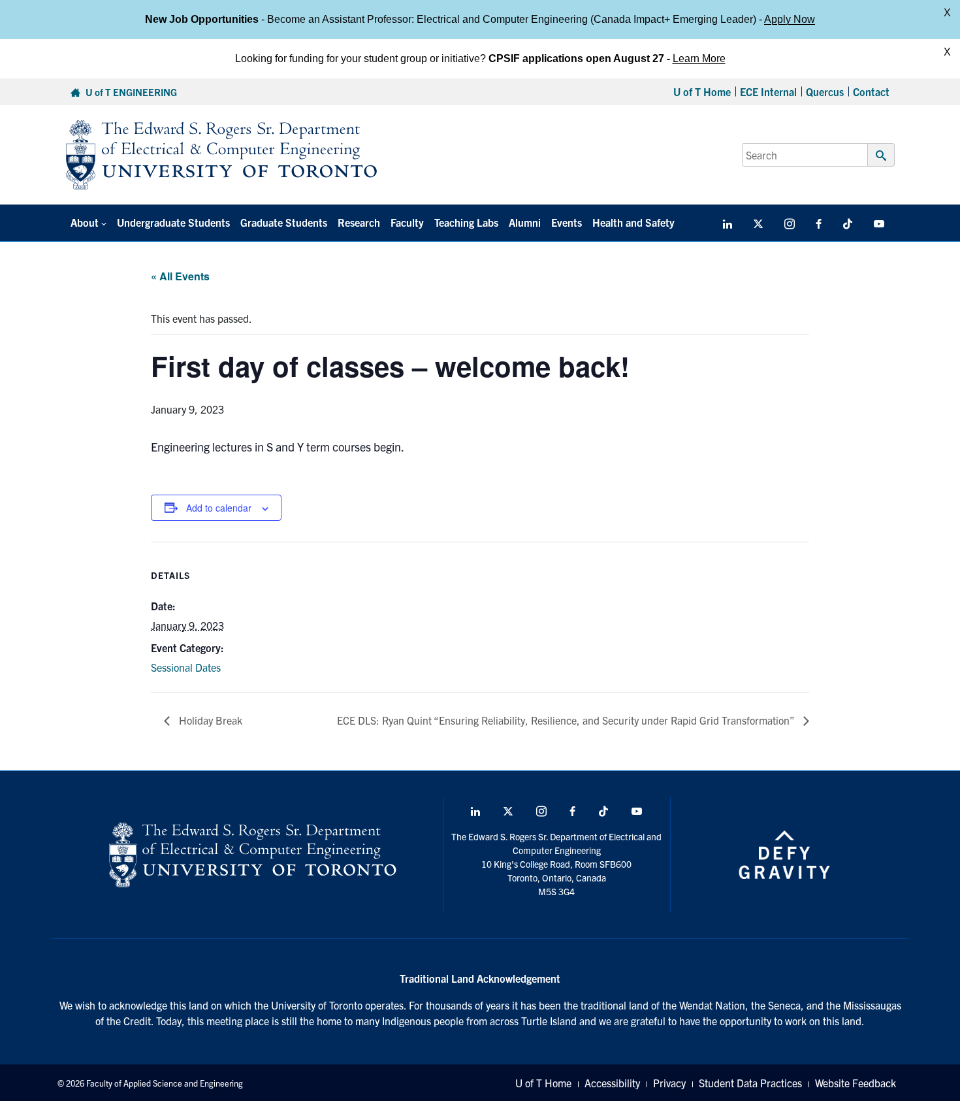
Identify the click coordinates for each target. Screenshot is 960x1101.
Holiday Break (209, 720)
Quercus (825, 91)
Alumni (525, 222)
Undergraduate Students (173, 222)
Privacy (669, 1082)
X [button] (947, 12)
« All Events (180, 276)
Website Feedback (855, 1082)
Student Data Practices (750, 1082)
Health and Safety (633, 222)
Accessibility (612, 1082)
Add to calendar (218, 508)
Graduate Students (283, 222)
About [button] (85, 222)
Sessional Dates (186, 667)
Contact (871, 91)
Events (566, 222)
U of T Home (702, 91)
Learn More (699, 58)
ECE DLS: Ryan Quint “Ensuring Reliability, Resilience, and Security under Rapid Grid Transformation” (567, 720)
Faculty (407, 222)
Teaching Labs (466, 222)
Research (359, 222)
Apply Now (789, 19)
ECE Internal (768, 91)
